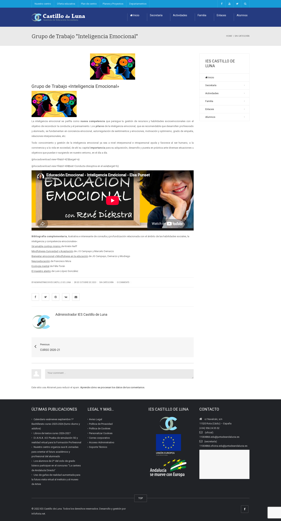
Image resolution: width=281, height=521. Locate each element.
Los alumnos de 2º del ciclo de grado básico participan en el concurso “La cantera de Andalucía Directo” (56, 466)
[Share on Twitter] (45, 297)
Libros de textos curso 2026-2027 (52, 433)
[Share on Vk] (66, 297)
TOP (140, 498)
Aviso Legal (95, 419)
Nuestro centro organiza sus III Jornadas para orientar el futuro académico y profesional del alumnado (55, 452)
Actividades (180, 15)
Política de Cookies (99, 428)
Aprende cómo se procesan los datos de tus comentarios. (112, 387)
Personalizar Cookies (100, 433)
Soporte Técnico (98, 447)
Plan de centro (89, 3)
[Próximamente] (229, 4)
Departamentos (137, 3)
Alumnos (242, 15)
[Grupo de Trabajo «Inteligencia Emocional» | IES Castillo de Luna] (58, 17)
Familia (202, 15)
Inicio (136, 15)
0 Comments (123, 282)
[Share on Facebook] (35, 297)
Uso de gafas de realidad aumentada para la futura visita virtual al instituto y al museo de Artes (56, 479)
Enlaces (221, 15)
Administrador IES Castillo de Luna (52, 282)
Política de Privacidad (101, 423)
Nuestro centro (43, 3)
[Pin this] (55, 297)
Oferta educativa (66, 3)
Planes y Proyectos (113, 3)
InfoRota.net (38, 513)
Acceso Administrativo (101, 442)
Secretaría (156, 15)
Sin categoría (106, 282)
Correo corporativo (99, 437)
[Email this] (76, 297)
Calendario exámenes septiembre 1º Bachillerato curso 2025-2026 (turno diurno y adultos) (56, 424)
